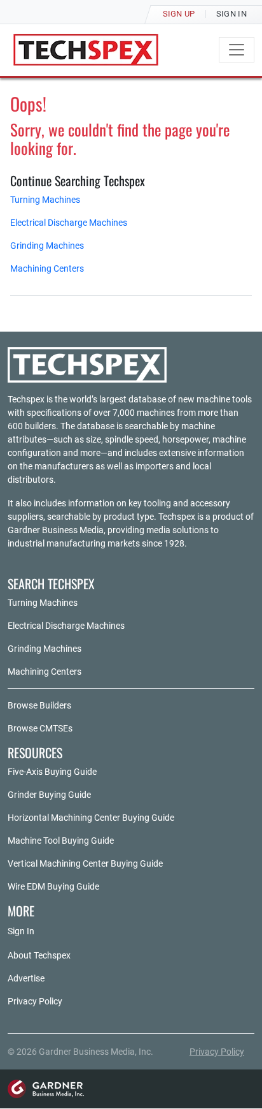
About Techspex (39, 955)
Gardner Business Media (56, 530)
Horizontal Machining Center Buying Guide (91, 817)
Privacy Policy (35, 1001)
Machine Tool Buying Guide (61, 840)
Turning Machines (45, 200)
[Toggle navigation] (236, 49)
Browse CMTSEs (40, 728)
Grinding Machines (47, 245)
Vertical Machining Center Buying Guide (85, 863)
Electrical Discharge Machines (68, 222)
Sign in (231, 13)
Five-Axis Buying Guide (52, 772)
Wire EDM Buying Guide (53, 886)
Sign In (21, 931)
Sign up (179, 13)
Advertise (26, 978)
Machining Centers (47, 268)
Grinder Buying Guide (49, 795)
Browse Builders (39, 705)
